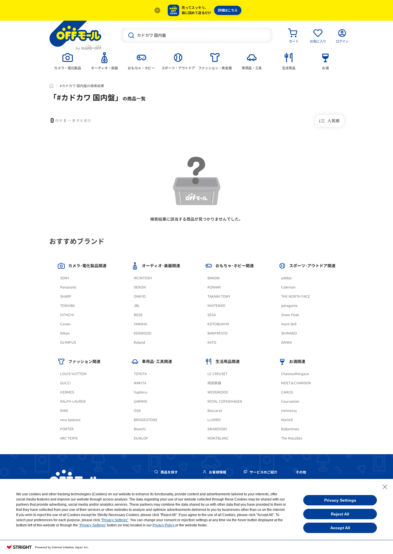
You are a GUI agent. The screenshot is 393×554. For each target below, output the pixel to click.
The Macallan (291, 438)
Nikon (65, 333)
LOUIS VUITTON (73, 373)
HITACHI (67, 314)
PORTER (67, 429)
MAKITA (140, 383)
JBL (137, 305)
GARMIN (140, 401)
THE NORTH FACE (295, 296)
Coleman (288, 287)
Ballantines (290, 429)
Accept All (340, 528)
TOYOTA (140, 373)
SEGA (211, 314)
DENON (140, 287)
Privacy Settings (340, 500)
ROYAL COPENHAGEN (224, 401)
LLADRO (214, 419)
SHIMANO (289, 333)
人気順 (333, 120)
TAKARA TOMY (218, 296)
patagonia (289, 305)
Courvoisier (290, 401)
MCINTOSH (143, 278)
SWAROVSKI (217, 429)
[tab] (67, 61)
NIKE (64, 410)
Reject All (340, 514)
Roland (139, 342)
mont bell (288, 324)
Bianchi (140, 429)
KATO (211, 342)
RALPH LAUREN (73, 401)
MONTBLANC (218, 438)
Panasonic (68, 287)
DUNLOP (141, 438)
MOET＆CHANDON (296, 383)
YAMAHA (140, 324)
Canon (65, 324)
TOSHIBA (67, 305)
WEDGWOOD (217, 392)
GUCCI (65, 383)
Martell (287, 419)
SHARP (65, 296)
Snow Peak (290, 314)
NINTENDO (216, 305)
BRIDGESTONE (145, 419)
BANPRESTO (217, 333)
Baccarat (214, 410)
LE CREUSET (217, 373)
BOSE (138, 314)
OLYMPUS (68, 342)
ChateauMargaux (295, 373)
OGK (137, 410)
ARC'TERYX (69, 438)
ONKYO (140, 296)
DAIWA (286, 342)
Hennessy (289, 410)
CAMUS (287, 392)
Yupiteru (140, 392)
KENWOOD (142, 333)
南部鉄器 (214, 383)
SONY (64, 278)
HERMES (67, 392)
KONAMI (214, 287)
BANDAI (213, 278)
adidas (286, 278)
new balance (70, 419)
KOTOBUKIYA (218, 324)
